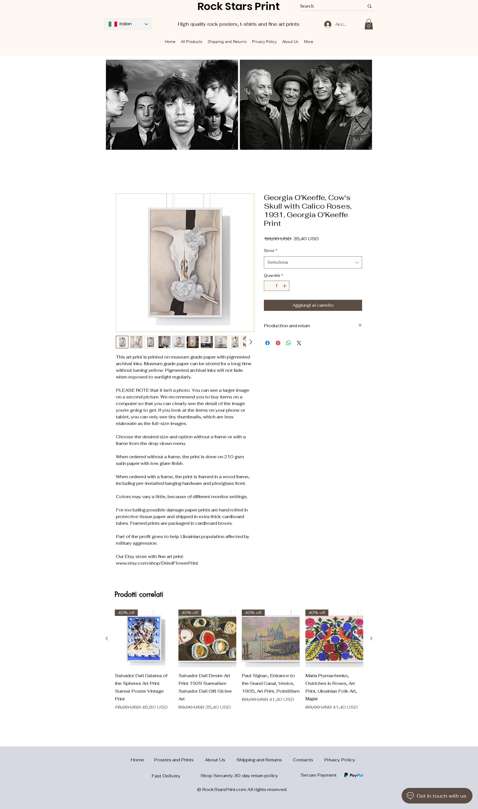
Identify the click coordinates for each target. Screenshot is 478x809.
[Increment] (285, 286)
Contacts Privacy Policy (324, 760)
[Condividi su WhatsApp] (288, 343)
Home (122, 173)
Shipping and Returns (264, 760)
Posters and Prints (179, 760)
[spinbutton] (277, 286)
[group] (239, 660)
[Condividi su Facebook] (267, 343)
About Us (220, 760)
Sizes (270, 251)
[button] (368, 24)
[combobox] (313, 263)
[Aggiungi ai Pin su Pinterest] (278, 343)
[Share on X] (299, 343)
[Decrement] (268, 286)
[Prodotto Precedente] (106, 638)
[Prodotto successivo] (371, 638)
